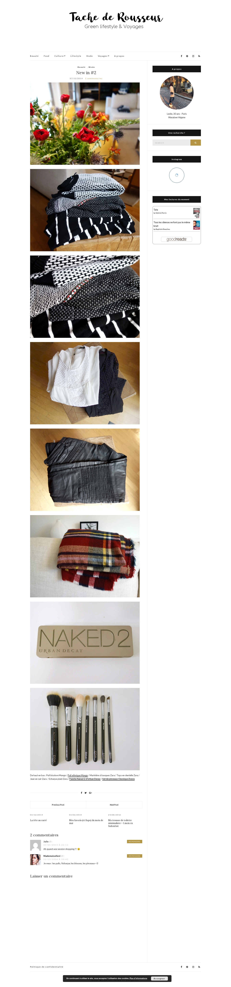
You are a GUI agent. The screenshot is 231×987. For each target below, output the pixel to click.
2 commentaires (93, 78)
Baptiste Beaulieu (163, 229)
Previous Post (58, 805)
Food (46, 56)
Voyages (103, 56)
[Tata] (196, 213)
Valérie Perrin (161, 213)
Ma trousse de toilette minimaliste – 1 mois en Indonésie (120, 823)
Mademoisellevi (51, 856)
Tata (156, 209)
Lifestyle (76, 56)
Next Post (114, 805)
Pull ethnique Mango (78, 775)
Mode (89, 56)
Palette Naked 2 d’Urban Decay (84, 779)
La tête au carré (38, 820)
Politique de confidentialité (46, 967)
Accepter (159, 978)
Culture (59, 56)
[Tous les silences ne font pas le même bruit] (196, 224)
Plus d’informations (138, 978)
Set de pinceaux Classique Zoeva (118, 779)
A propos (119, 56)
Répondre (135, 842)
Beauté (34, 56)
